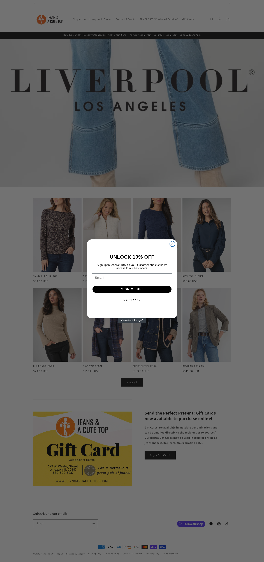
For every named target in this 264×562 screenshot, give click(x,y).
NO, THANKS (132, 300)
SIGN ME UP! (132, 289)
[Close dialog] (172, 244)
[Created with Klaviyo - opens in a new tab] (132, 320)
